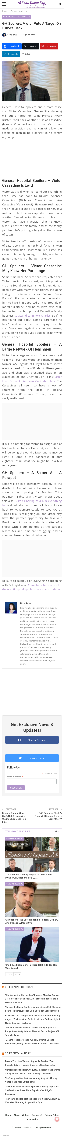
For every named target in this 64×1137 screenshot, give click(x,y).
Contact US (37, 1115)
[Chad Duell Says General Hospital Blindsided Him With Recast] (32, 944)
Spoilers (26, 17)
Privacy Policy (52, 1115)
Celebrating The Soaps (19, 987)
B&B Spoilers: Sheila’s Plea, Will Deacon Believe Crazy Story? (48, 816)
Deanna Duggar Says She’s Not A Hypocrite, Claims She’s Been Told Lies (14, 817)
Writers (25, 1115)
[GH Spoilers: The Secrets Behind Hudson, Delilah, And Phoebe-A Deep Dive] (32, 899)
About (16, 1115)
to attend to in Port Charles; (32, 315)
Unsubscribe (32, 1119)
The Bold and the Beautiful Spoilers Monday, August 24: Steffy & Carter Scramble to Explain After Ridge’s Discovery (32, 1090)
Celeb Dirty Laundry (18, 1053)
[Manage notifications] (57, 1119)
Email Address (15, 776)
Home (8, 1115)
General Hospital (11, 17)
